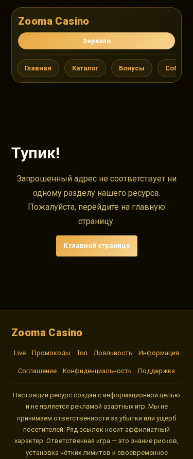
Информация (158, 353)
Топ (82, 353)
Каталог (85, 68)
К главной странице (96, 245)
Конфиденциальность (97, 371)
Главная (38, 68)
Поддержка (156, 371)
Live (20, 353)
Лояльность (113, 353)
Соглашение (37, 371)
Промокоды (51, 353)
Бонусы (132, 68)
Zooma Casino (54, 21)
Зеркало (96, 41)
